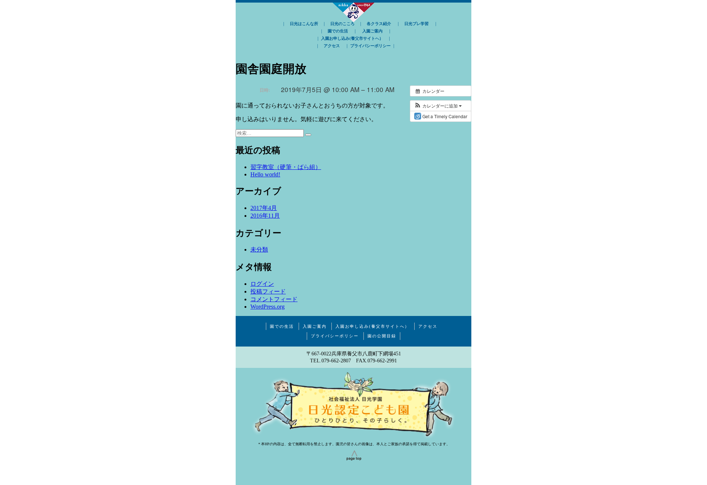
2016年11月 (265, 215)
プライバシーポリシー (370, 45)
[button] (437, 106)
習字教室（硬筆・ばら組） (285, 167)
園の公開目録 (381, 336)
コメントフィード (274, 299)
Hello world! (265, 174)
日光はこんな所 (304, 23)
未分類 (259, 249)
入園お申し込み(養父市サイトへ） (352, 38)
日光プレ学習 (416, 23)
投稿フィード (268, 291)
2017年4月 (263, 208)
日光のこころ (342, 23)
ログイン (262, 284)
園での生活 (338, 31)
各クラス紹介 (379, 23)
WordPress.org (267, 306)
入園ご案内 (372, 31)
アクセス (332, 45)
